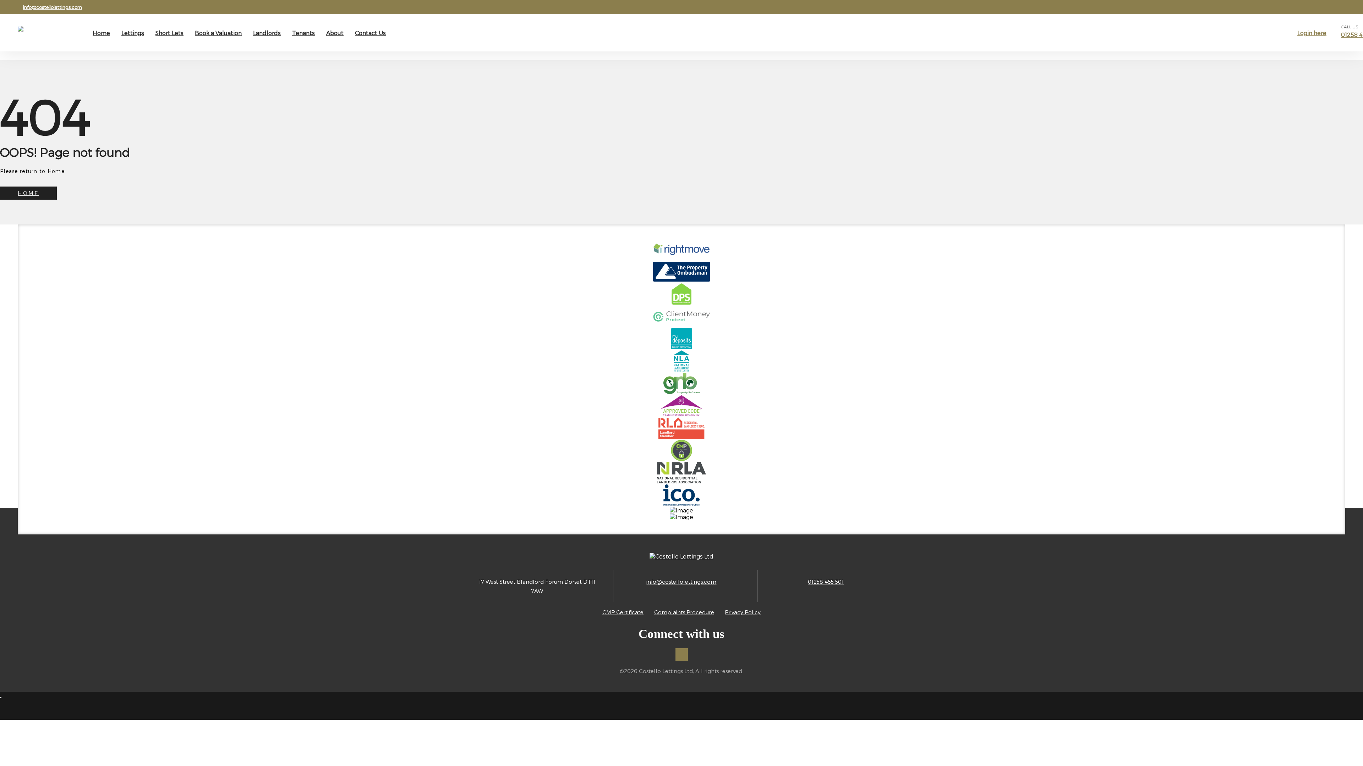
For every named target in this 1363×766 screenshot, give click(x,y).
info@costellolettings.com (52, 7)
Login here (1311, 32)
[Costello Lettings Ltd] (48, 36)
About (335, 32)
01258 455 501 (826, 581)
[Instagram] (681, 654)
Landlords (267, 32)
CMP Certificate (623, 612)
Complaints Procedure (684, 612)
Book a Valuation (218, 32)
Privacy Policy (743, 612)
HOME (28, 193)
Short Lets (169, 32)
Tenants (303, 32)
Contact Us (370, 32)
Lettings (132, 32)
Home (101, 32)
